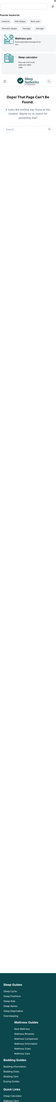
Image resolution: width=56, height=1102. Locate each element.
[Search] (53, 6)
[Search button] (49, 129)
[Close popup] (55, 1)
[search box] (49, 81)
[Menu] (4, 81)
